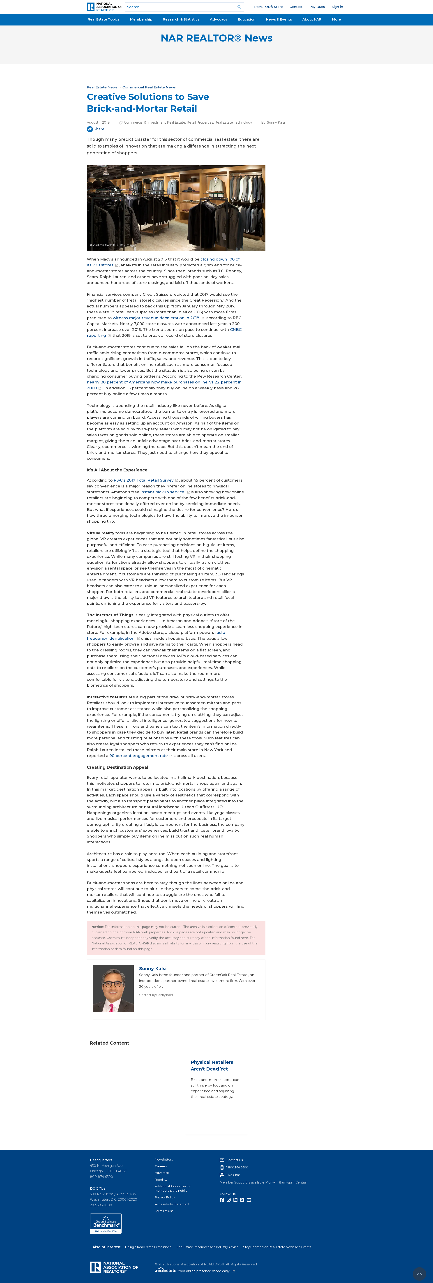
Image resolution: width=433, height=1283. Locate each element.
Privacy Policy (165, 1197)
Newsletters (164, 1159)
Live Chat (233, 1175)
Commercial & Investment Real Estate (154, 122)
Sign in (337, 7)
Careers (161, 1166)
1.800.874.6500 (237, 1167)
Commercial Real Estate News (149, 87)
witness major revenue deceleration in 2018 (155, 318)
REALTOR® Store (268, 7)
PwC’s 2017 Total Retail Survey (143, 480)
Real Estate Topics (104, 19)
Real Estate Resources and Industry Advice (208, 1247)
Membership (141, 19)
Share (99, 129)
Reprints (161, 1179)
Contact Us (234, 1160)
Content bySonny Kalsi (156, 995)
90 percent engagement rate (138, 755)
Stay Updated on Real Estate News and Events (277, 1247)
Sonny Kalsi (276, 122)
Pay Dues (317, 7)
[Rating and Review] (106, 1233)
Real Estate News (102, 87)
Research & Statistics (181, 19)
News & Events (279, 19)
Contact (296, 7)
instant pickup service (162, 492)
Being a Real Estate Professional (148, 1247)
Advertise (162, 1173)
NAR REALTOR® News (217, 38)
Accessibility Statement (172, 1204)
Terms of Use (164, 1211)
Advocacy (218, 19)
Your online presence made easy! (206, 1271)
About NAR (311, 19)
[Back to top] (419, 1274)
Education (247, 19)
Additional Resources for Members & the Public (173, 1188)
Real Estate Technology (233, 122)
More (336, 19)
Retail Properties (200, 122)
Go (239, 7)
